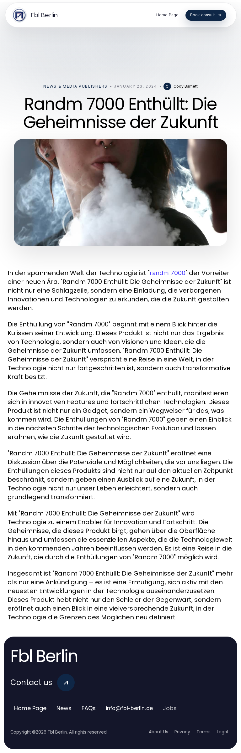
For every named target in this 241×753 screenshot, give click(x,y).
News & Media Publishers (75, 86)
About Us (158, 732)
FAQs (89, 708)
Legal (222, 732)
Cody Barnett (186, 86)
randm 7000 (167, 273)
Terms (203, 732)
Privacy (182, 732)
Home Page (30, 708)
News (64, 708)
